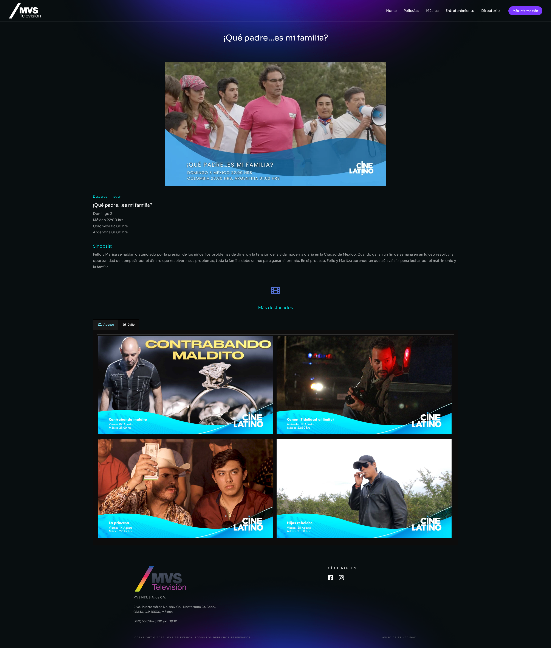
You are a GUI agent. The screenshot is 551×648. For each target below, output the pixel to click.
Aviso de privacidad (399, 637)
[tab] (105, 324)
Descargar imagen (107, 196)
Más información (525, 11)
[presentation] (105, 324)
